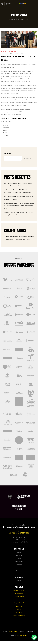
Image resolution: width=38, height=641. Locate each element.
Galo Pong (19, 606)
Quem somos (19, 555)
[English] (22, 3)
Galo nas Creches (19, 596)
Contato (19, 580)
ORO (18, 635)
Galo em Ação (19, 593)
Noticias (14, 51)
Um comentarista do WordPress (15, 236)
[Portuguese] (20, 3)
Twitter (5, 130)
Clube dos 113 (19, 561)
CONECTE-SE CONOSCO (19, 506)
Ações (19, 609)
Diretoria (19, 564)
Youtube (5, 125)
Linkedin (5, 135)
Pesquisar (7, 153)
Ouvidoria (19, 571)
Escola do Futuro (19, 600)
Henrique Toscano (19, 53)
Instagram (6, 127)
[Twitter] (17, 509)
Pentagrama (23, 635)
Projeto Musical (19, 603)
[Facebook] (23, 509)
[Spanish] (25, 3)
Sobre (19, 552)
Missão (19, 558)
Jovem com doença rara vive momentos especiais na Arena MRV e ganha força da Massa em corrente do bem (19, 205)
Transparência (19, 568)
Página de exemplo (19, 615)
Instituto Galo (6, 51)
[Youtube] (19, 509)
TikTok (5, 133)
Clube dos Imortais (19, 590)
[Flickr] (21, 509)
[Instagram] (15, 509)
